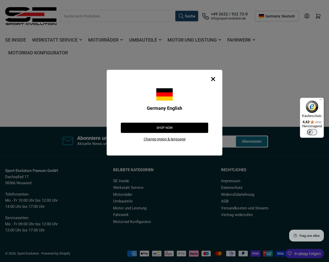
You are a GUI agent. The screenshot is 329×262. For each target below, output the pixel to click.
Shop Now (165, 128)
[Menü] (321, 101)
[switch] (312, 132)
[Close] (213, 79)
